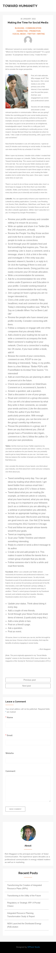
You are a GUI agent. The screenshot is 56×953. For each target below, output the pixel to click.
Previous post (29, 680)
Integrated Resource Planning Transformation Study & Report (21, 915)
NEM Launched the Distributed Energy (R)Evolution (24, 925)
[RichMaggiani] (28, 40)
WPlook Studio (33, 947)
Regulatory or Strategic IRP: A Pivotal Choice (23, 904)
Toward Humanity (20, 6)
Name (10, 717)
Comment (10, 771)
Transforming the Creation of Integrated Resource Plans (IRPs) (24, 887)
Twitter (31, 34)
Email (10, 735)
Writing (41, 34)
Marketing (22, 31)
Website (9, 753)
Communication (33, 28)
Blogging (19, 28)
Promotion (35, 31)
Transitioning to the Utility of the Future (24, 895)
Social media (19, 34)
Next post (26, 686)
